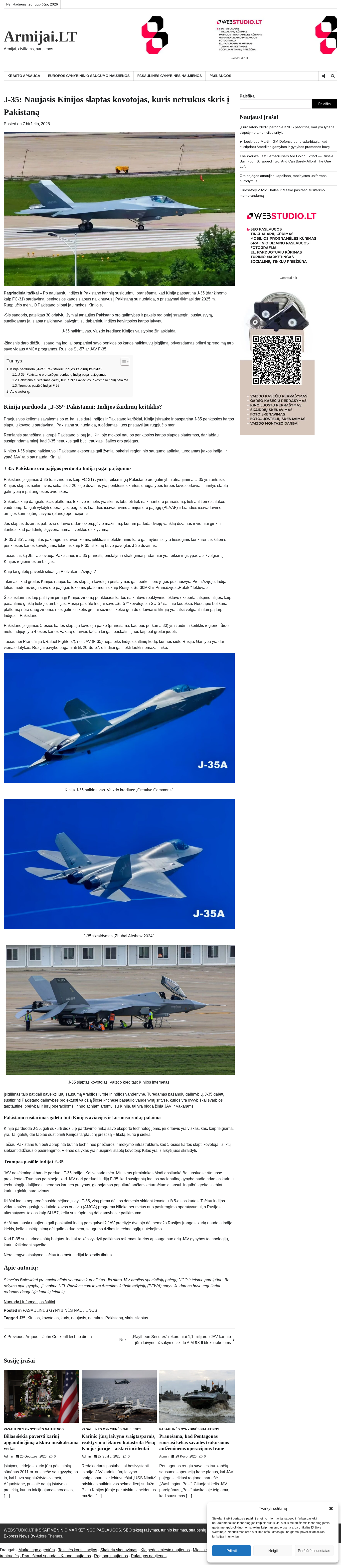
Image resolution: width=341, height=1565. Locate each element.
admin (8, 1456)
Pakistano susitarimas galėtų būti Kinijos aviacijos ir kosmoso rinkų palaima (73, 380)
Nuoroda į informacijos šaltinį (29, 1302)
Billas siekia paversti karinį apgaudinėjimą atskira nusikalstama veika (41, 1442)
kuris (65, 1318)
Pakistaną (114, 1318)
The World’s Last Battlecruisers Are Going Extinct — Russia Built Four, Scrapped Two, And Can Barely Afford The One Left (286, 161)
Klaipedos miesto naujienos (165, 1550)
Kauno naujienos (76, 1556)
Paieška (247, 96)
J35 (22, 1318)
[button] (331, 1508)
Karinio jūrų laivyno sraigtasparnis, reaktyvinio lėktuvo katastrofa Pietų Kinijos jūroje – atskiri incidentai (119, 1442)
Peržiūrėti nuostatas (314, 1551)
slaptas (141, 1318)
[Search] (332, 76)
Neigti (273, 1551)
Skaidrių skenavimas (118, 1550)
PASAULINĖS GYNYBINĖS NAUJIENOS (169, 76)
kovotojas (50, 1318)
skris (129, 1318)
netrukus (95, 1318)
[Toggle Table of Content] (122, 361)
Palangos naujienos (149, 1556)
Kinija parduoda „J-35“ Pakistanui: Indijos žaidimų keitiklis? (56, 369)
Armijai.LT (40, 36)
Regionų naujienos (111, 1556)
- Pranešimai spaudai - (40, 1556)
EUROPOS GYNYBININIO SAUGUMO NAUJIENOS (89, 76)
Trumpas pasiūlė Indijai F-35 (38, 385)
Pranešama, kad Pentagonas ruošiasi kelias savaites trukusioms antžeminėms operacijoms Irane (194, 1442)
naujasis (78, 1318)
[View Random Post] (323, 76)
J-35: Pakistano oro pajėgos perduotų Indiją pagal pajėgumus (62, 374)
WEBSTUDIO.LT (19, 1530)
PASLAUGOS (220, 76)
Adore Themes (49, 1536)
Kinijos (33, 1318)
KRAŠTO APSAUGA (23, 76)
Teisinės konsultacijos (77, 1550)
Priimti (231, 1551)
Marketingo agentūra (36, 1550)
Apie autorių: (20, 391)
